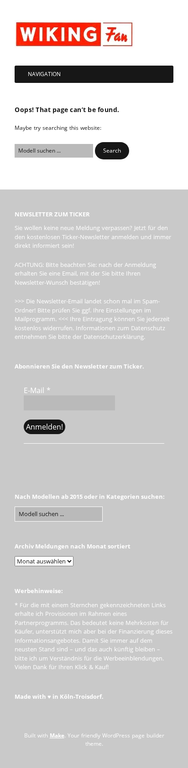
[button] (112, 150)
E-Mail (37, 390)
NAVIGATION (44, 74)
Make (57, 735)
